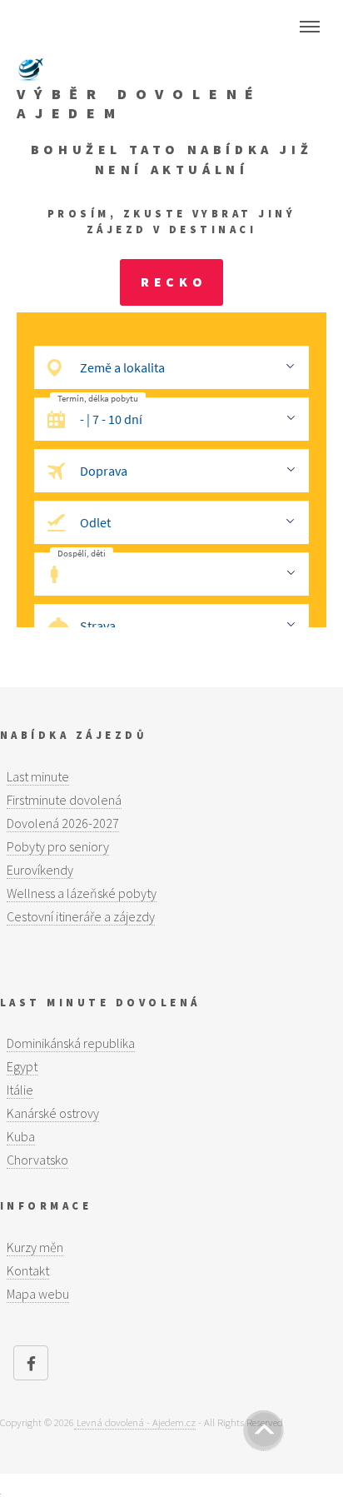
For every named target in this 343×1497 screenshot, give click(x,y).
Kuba (21, 1136)
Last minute (38, 776)
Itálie (20, 1089)
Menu (309, 27)
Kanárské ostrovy (53, 1113)
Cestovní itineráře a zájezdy (81, 916)
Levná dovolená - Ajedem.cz (135, 1422)
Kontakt (28, 1270)
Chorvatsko (37, 1159)
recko (173, 281)
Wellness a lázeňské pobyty (82, 893)
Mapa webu (38, 1293)
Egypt (22, 1066)
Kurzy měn (35, 1247)
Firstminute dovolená (64, 799)
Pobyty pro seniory (58, 846)
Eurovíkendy (40, 869)
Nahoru (264, 1430)
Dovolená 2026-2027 (63, 823)
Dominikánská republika (71, 1043)
